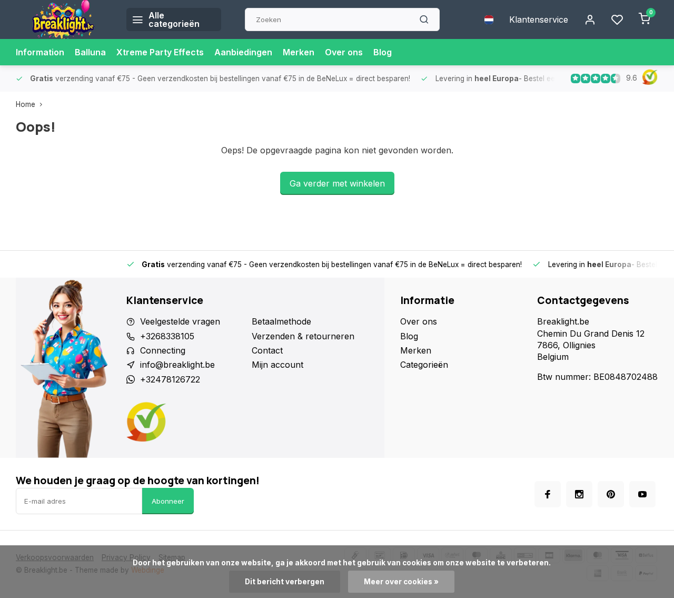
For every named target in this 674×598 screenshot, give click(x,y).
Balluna (90, 52)
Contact (267, 350)
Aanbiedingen (243, 52)
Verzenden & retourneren (303, 336)
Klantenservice (538, 19)
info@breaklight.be (177, 364)
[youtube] (642, 494)
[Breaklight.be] (63, 19)
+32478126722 (170, 379)
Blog (382, 52)
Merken (298, 52)
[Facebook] (547, 494)
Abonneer (168, 501)
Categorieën (424, 364)
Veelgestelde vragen (180, 321)
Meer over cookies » (401, 581)
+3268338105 (167, 336)
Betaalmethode (281, 321)
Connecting (162, 350)
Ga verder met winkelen (337, 183)
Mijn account (277, 364)
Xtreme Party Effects (160, 52)
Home (25, 104)
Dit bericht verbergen (284, 581)
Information (40, 52)
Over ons (344, 52)
